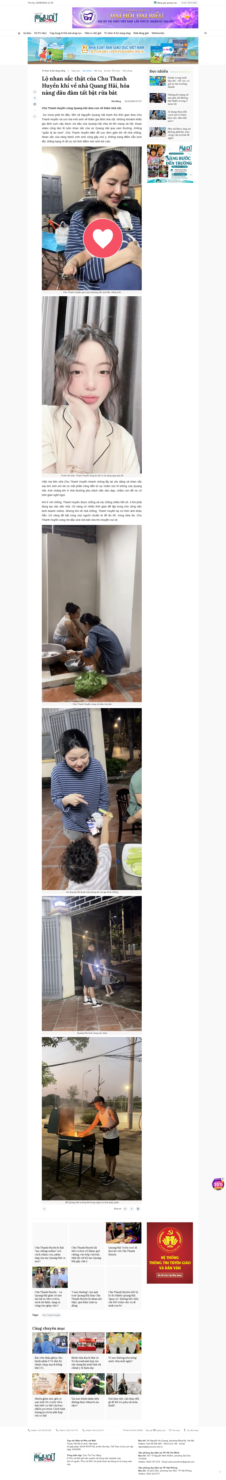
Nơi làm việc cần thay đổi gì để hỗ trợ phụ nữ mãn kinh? (123, 1402)
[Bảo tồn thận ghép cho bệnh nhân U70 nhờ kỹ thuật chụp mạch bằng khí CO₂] (50, 1343)
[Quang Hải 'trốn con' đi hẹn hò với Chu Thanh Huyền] (123, 1233)
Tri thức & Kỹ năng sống (117, 33)
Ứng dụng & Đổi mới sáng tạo (66, 33)
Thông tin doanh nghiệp (133, 1430)
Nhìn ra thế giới (93, 33)
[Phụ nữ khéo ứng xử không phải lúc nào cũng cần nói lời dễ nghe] (158, 132)
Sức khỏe (87, 70)
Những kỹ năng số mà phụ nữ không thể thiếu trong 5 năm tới (178, 99)
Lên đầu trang (192, 1430)
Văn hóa (98, 70)
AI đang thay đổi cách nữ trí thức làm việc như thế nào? (177, 116)
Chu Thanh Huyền (51, 1315)
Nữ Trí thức (40, 33)
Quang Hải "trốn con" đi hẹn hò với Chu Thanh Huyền (122, 1251)
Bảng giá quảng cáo (167, 3)
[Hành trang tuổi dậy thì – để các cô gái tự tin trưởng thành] (158, 81)
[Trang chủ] (19, 33)
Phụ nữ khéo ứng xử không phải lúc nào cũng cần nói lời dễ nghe (179, 133)
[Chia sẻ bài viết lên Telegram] (34, 104)
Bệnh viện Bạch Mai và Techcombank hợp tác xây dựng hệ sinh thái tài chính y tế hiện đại (86, 1363)
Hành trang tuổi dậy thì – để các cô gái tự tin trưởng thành (178, 82)
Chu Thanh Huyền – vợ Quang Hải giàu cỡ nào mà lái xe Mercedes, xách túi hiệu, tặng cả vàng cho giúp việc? (48, 1298)
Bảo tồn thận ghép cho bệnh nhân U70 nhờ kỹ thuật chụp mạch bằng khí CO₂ (48, 1363)
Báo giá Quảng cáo (156, 1430)
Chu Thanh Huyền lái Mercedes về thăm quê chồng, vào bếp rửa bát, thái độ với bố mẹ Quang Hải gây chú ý (86, 1254)
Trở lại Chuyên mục (44, 1208)
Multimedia (158, 33)
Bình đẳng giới (141, 33)
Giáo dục (75, 70)
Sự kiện (27, 33)
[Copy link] (34, 91)
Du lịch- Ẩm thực (112, 70)
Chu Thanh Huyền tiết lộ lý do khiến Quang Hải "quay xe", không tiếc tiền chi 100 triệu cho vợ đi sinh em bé (123, 1298)
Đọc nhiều (159, 71)
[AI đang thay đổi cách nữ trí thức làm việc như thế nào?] (158, 115)
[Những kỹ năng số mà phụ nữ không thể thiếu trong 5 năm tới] (158, 98)
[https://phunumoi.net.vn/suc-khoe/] (34, 116)
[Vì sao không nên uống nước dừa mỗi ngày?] (123, 1343)
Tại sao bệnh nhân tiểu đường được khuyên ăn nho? (85, 1402)
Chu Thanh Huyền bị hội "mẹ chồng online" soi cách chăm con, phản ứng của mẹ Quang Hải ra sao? (50, 1254)
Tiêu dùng (127, 70)
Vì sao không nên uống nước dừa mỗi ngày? (122, 1359)
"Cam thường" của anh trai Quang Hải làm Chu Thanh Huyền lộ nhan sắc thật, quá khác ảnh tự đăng (86, 1298)
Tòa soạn (176, 1430)
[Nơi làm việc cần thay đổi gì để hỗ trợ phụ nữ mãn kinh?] (123, 1384)
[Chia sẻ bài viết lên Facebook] (34, 98)
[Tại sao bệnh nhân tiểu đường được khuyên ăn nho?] (87, 1384)
